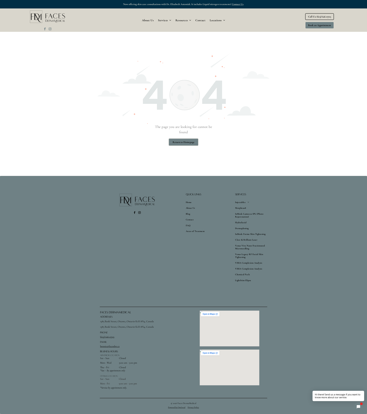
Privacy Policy (193, 407)
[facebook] (45, 29)
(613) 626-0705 (107, 336)
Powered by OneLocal (176, 407)
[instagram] (50, 29)
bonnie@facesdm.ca (110, 346)
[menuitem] (148, 20)
